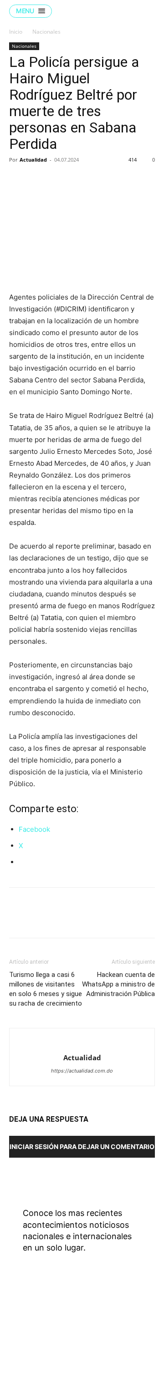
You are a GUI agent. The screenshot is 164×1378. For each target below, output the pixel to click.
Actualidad (33, 159)
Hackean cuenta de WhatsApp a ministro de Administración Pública (118, 984)
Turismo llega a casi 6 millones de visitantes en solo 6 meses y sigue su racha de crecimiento (45, 989)
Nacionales (46, 32)
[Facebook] (18, 180)
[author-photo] (82, 1043)
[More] (102, 180)
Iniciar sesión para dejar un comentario (82, 1146)
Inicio (15, 32)
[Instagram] (109, 1321)
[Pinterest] (60, 180)
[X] (39, 180)
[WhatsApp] (81, 180)
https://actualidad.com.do (82, 1071)
